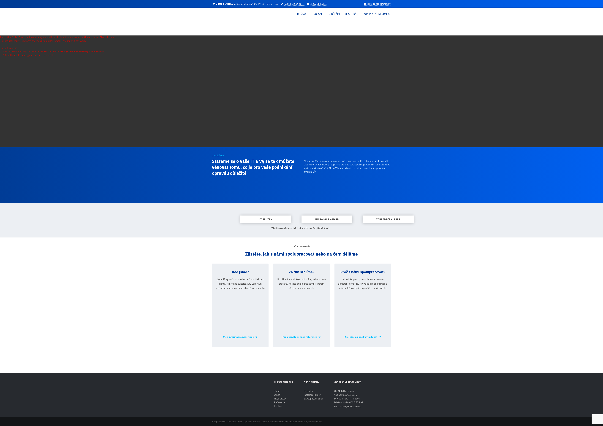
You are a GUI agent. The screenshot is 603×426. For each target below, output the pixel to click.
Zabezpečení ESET (388, 219)
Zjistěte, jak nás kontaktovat (361, 337)
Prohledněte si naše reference (300, 337)
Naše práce (352, 14)
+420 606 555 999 (292, 3)
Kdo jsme (317, 14)
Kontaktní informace (377, 14)
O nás (277, 395)
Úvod (303, 14)
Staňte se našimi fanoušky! (378, 3)
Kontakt (278, 406)
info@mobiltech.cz (318, 3)
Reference (279, 402)
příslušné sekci (323, 228)
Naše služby (280, 398)
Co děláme (334, 14)
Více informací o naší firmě (238, 337)
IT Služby (265, 219)
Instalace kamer (327, 219)
